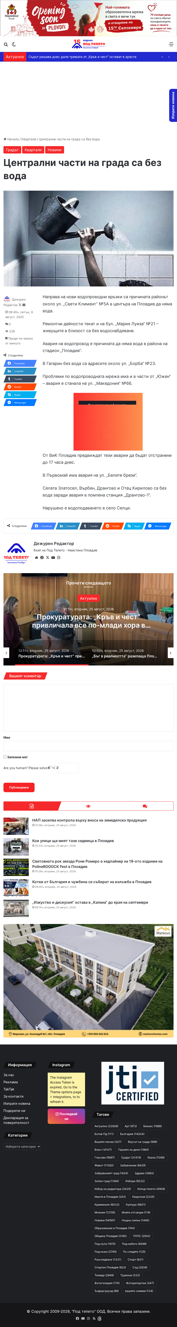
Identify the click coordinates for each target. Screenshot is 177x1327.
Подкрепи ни (14, 1111)
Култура (136, 1204)
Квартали (28, 139)
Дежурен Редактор (54, 543)
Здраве (144, 1173)
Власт (103, 1149)
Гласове (104, 1157)
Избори (135, 1181)
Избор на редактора (112, 1189)
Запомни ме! (17, 757)
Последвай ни (68, 1116)
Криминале (106, 1204)
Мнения (104, 1212)
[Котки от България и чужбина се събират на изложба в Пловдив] (16, 888)
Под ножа (105, 1251)
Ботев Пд (104, 1134)
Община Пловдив (110, 1236)
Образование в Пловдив (114, 1228)
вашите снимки (139, 1291)
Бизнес (152, 1126)
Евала (156, 1157)
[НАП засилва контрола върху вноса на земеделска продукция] (16, 826)
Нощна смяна (135, 1220)
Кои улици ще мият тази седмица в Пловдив (73, 840)
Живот (104, 1165)
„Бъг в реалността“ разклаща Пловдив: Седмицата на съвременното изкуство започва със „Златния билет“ (88, 624)
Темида (104, 1275)
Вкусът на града (142, 1141)
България (132, 1134)
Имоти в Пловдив (110, 1196)
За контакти (13, 1096)
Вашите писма (107, 1141)
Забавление (133, 1165)
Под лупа (104, 1244)
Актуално (106, 1126)
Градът (12, 149)
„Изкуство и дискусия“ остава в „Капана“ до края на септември (90, 902)
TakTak (8, 1089)
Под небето (134, 1244)
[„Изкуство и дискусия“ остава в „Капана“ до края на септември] (16, 908)
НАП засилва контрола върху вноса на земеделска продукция (89, 820)
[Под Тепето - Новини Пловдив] (88, 44)
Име (6, 737)
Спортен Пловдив (110, 1267)
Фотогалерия (107, 1283)
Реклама (10, 1082)
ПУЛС (141, 1236)
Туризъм (130, 1275)
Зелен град (106, 1181)
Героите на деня (133, 1149)
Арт (88, 598)
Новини (55, 149)
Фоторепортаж (140, 1283)
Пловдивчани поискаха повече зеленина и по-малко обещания (78, 57)
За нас (8, 1075)
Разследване (107, 1259)
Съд (140, 1267)
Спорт (135, 1259)
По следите (134, 1251)
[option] (88, 619)
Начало (12, 139)
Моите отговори (136, 1212)
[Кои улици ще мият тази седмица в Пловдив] (16, 846)
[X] (47, 557)
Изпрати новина (16, 1103)
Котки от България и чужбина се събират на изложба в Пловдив (91, 881)
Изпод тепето (151, 1189)
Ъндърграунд (106, 1291)
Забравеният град (111, 1173)
